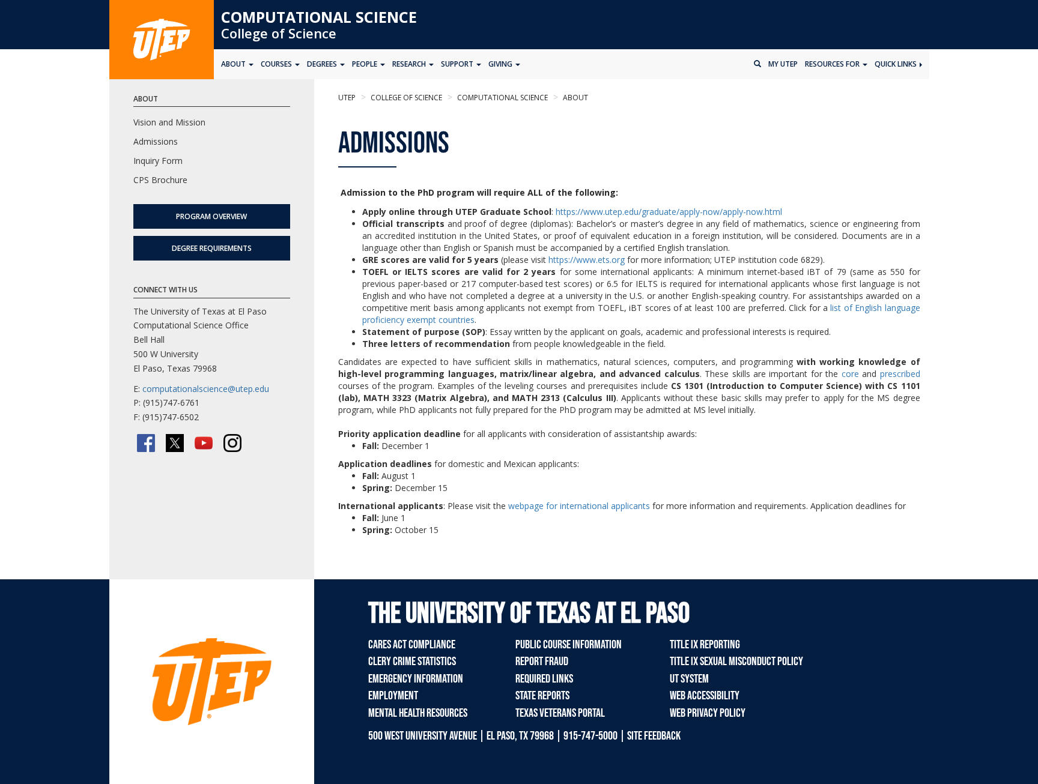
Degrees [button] (323, 64)
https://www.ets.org (586, 259)
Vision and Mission (169, 122)
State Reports (542, 696)
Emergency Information (415, 679)
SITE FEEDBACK (654, 736)
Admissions (155, 141)
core (850, 373)
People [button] (365, 64)
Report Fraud (541, 661)
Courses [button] (277, 64)
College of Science (278, 33)
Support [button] (458, 64)
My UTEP (783, 64)
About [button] (234, 64)
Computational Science (319, 17)
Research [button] (410, 64)
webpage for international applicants (579, 505)
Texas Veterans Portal (560, 713)
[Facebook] (146, 443)
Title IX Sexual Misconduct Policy (736, 661)
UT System (689, 679)
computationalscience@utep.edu (205, 388)
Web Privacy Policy (707, 713)
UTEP (347, 97)
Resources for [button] (833, 64)
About (574, 97)
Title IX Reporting (705, 645)
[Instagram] (232, 443)
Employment (393, 696)
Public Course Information (568, 645)
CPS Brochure (160, 179)
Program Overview (211, 216)
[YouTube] (203, 443)
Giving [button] (501, 64)
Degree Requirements (212, 248)
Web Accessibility (704, 696)
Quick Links (896, 64)
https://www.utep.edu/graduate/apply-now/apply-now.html (669, 211)
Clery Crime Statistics (412, 661)
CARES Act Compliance (411, 645)
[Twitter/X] (174, 443)
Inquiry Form (158, 160)
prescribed (900, 373)
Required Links (544, 679)
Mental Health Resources (417, 713)
